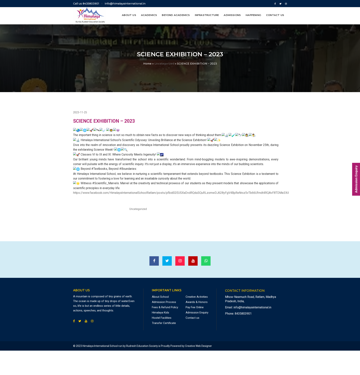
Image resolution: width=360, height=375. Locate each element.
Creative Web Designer (198, 345)
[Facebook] (275, 3)
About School (160, 296)
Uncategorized (164, 63)
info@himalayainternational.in (125, 3)
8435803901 (243, 313)
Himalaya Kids (160, 312)
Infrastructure (207, 15)
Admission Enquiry (197, 312)
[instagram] (285, 3)
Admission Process (164, 302)
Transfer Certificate (164, 323)
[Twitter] (280, 3)
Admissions (232, 15)
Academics (149, 15)
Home (147, 63)
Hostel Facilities (161, 317)
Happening (253, 15)
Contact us (275, 15)
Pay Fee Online (195, 307)
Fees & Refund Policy (165, 307)
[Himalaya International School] (89, 15)
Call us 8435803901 (86, 3)
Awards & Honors (197, 302)
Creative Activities (197, 296)
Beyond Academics (176, 15)
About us (129, 15)
